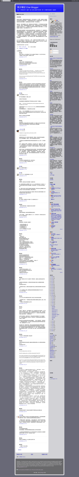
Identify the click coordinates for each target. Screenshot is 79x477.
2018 (52, 279)
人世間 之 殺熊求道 (54, 222)
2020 (52, 276)
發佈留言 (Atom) (22, 456)
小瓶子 (52, 260)
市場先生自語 (53, 213)
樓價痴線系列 (52, 350)
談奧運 (51, 136)
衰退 (52, 245)
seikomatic (21, 129)
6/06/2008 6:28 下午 (23, 207)
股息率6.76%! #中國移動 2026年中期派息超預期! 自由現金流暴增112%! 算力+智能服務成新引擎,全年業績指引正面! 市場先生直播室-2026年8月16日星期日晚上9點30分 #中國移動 (56, 217)
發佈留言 (19, 449)
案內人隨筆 (53, 184)
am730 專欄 (25, 48)
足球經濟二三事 (53, 257)
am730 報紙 (52, 175)
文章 (52, 50)
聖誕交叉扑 (52, 356)
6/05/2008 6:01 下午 (23, 65)
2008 (52, 295)
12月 (53, 296)
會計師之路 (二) (55, 313)
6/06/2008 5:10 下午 (23, 155)
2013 (52, 287)
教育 (51, 342)
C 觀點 (51, 173)
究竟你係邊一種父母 (55, 314)
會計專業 (51, 340)
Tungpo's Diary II (54, 244)
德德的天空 (52, 357)
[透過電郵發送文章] (29, 46)
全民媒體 (51, 179)
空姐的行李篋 (53, 248)
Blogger (42, 472)
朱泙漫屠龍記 (53, 264)
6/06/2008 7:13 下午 (23, 230)
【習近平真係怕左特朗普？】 (56, 254)
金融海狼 (51, 114)
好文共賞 (51, 354)
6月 (53, 305)
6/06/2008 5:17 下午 (23, 169)
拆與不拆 (51, 68)
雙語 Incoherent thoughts (56, 195)
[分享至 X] (33, 46)
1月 (53, 327)
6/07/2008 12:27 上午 (23, 264)
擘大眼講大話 (52, 147)
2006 (52, 330)
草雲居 (52, 237)
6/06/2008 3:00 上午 (23, 89)
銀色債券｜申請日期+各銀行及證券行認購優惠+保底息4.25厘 (56, 210)
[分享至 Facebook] (34, 46)
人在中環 (52, 191)
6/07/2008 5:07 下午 (23, 423)
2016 (52, 282)
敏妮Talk (52, 199)
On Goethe (53, 233)
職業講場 (51, 347)
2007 (52, 329)
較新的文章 (19, 454)
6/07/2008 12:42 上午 (23, 303)
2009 (52, 293)
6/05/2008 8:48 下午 (23, 78)
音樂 (51, 349)
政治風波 (53, 317)
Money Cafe (53, 253)
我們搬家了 (53, 226)
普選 (51, 80)
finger (52, 185)
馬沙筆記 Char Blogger (27, 7)
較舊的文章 (44, 454)
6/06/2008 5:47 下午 (23, 194)
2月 (53, 325)
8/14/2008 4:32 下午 (23, 447)
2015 (52, 284)
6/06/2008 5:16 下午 (23, 162)
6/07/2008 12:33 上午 (23, 292)
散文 (51, 343)
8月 (53, 302)
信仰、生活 (52, 339)
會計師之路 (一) (55, 316)
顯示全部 (61, 229)
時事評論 (21, 48)
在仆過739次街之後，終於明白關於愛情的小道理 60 (56, 250)
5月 (53, 321)
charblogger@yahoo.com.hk (22, 466)
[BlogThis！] (32, 46)
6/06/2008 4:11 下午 (23, 125)
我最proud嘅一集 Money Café (56, 196)
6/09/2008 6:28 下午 (23, 434)
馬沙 (20, 93)
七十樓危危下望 (54, 242)
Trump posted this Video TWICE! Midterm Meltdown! (55, 206)
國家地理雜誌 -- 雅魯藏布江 (55, 234)
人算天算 (52, 268)
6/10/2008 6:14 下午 (23, 441)
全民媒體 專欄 (52, 346)
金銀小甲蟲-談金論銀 (55, 204)
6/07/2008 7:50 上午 (23, 364)
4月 (53, 322)
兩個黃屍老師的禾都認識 (55, 265)
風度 (52, 319)
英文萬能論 (52, 159)
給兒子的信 (52, 353)
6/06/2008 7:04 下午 (23, 217)
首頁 (32, 454)
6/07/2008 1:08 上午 (23, 337)
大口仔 (20, 415)
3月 (53, 324)
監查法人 (53, 308)
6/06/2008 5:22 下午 (23, 175)
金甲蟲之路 (53, 225)
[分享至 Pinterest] (35, 46)
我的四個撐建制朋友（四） (55, 192)
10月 (53, 299)
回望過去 (52, 223)
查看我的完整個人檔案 (54, 36)
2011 (52, 290)
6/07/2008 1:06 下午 (23, 411)
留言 (52, 52)
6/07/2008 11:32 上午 (23, 405)
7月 (53, 304)
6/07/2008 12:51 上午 (23, 330)
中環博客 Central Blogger (56, 188)
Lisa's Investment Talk (55, 208)
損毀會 (51, 91)
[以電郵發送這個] (30, 46)
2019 (52, 278)
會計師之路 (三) (55, 311)
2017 (52, 281)
